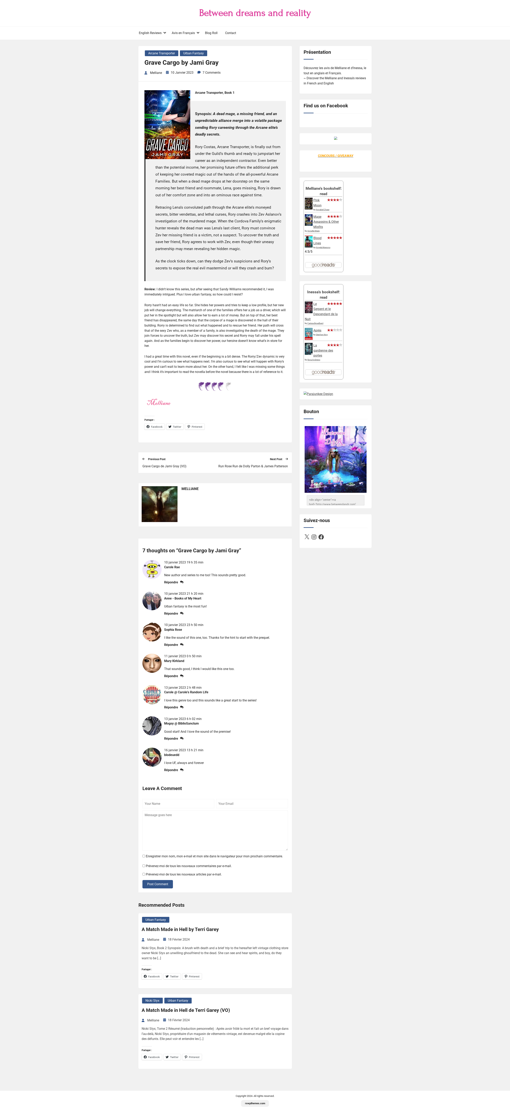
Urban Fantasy (193, 53)
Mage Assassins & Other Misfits (326, 222)
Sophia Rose (173, 630)
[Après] (309, 339)
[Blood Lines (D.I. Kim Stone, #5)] (309, 246)
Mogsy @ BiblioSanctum (181, 723)
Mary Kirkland (174, 661)
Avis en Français (183, 33)
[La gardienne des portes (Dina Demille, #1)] (309, 354)
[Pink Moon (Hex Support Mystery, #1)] (309, 208)
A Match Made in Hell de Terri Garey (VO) (186, 1010)
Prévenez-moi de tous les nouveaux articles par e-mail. (184, 874)
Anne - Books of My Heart (182, 598)
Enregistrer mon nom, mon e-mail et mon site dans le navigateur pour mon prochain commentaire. (214, 856)
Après (317, 330)
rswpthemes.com (255, 1103)
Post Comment (157, 884)
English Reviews (150, 33)
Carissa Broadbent (315, 323)
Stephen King (322, 334)
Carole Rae (172, 567)
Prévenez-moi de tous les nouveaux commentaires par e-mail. (189, 866)
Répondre (171, 582)
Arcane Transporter (161, 53)
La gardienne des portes (323, 350)
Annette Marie (313, 231)
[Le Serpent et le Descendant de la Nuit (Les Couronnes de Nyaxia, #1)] (309, 312)
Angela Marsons (323, 247)
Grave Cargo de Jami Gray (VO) (164, 466)
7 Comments (212, 72)
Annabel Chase (322, 209)
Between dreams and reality (255, 13)
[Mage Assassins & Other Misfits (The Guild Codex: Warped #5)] (309, 225)
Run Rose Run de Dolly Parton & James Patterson (253, 466)
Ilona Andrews (313, 360)
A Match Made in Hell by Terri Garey (180, 929)
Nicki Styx (152, 1000)
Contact (230, 33)
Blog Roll (211, 33)
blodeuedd (171, 755)
